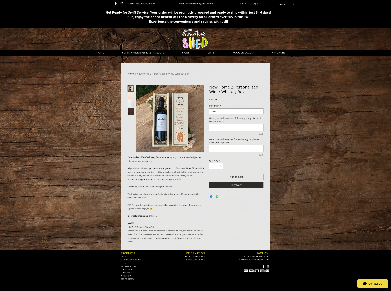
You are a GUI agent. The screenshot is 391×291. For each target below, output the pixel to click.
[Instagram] (268, 266)
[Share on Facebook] (211, 196)
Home (131, 73)
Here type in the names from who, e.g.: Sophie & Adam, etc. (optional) (234, 141)
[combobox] (236, 111)
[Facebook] (263, 266)
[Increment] (221, 166)
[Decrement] (212, 166)
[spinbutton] (216, 166)
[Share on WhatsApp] (217, 196)
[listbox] (286, 4)
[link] (243, 3)
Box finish (215, 105)
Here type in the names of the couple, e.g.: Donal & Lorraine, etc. (235, 120)
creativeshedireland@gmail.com (196, 3)
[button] (286, 4)
